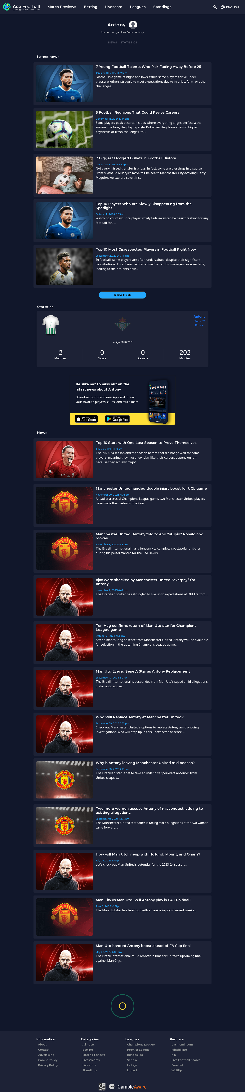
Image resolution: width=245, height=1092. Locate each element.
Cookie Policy (47, 1060)
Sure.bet (177, 1065)
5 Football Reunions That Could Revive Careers (137, 112)
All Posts (88, 1044)
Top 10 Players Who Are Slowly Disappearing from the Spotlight (144, 206)
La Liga (132, 1065)
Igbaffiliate (179, 1049)
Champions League (141, 1044)
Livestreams (91, 1060)
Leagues (138, 7)
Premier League (138, 1049)
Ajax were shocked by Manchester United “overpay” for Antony (145, 582)
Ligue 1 (132, 1070)
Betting (90, 7)
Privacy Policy (48, 1065)
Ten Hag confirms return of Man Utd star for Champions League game (146, 628)
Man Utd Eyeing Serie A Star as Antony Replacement (143, 671)
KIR (174, 1055)
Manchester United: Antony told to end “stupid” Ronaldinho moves (149, 536)
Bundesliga (135, 1055)
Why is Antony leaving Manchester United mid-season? (145, 763)
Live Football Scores (186, 1060)
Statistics (128, 42)
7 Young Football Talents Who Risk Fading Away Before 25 (148, 67)
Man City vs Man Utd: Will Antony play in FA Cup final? (143, 900)
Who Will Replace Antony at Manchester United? (140, 717)
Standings (162, 7)
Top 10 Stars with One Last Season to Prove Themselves (146, 443)
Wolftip (177, 1070)
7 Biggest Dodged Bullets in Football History (136, 158)
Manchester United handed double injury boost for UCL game (151, 488)
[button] (229, 7)
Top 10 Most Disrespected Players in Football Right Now (146, 249)
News (112, 42)
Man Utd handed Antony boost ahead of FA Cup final (143, 946)
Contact (44, 1049)
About (42, 1044)
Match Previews (61, 7)
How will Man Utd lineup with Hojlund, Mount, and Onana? (148, 854)
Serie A (132, 1060)
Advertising (46, 1055)
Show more (122, 295)
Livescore (113, 7)
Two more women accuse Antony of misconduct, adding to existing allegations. (149, 811)
